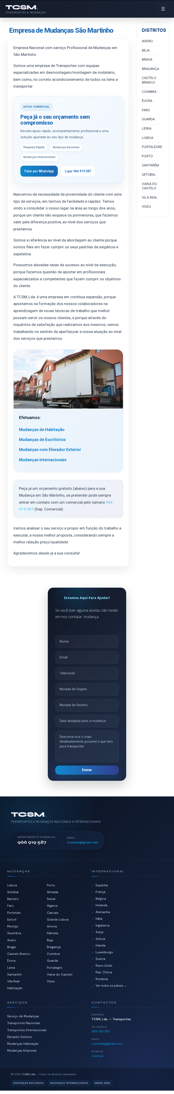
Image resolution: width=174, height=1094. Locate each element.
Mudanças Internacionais (42, 459)
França (100, 892)
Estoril (11, 920)
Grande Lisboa (58, 920)
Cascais (52, 913)
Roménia (102, 979)
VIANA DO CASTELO (149, 186)
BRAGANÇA (150, 69)
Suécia (100, 959)
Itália (99, 919)
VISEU (146, 206)
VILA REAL (149, 197)
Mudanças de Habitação (42, 429)
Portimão (14, 913)
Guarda (52, 961)
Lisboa (12, 885)
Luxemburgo (104, 952)
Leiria (11, 968)
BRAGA (147, 59)
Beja (50, 940)
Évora (11, 961)
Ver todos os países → (111, 986)
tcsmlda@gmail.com (82, 842)
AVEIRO (147, 41)
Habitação (15, 988)
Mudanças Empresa (21, 1050)
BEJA (146, 50)
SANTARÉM (150, 165)
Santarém (14, 974)
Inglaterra (102, 925)
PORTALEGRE (152, 147)
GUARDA (148, 119)
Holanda (101, 905)
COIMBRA (149, 92)
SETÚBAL (149, 174)
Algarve (52, 906)
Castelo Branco (18, 954)
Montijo (12, 926)
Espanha (102, 885)
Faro (10, 906)
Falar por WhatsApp (39, 171)
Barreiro (13, 899)
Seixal (51, 899)
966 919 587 (101, 1031)
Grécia (100, 939)
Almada (52, 892)
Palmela (52, 933)
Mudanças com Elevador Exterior (50, 449)
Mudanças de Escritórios (42, 439)
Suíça (99, 932)
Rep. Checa (104, 972)
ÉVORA (147, 101)
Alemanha (103, 912)
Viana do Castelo (59, 974)
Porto (51, 885)
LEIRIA (146, 128)
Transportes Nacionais (23, 1023)
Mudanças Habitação (23, 1044)
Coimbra (53, 954)
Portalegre (54, 968)
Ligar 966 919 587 (78, 171)
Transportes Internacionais (27, 1030)
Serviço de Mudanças (23, 1016)
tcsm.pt (98, 1056)
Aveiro (11, 940)
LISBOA (147, 138)
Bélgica (101, 899)
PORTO (147, 156)
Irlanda (100, 945)
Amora (52, 926)
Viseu (51, 981)
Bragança (54, 947)
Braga (11, 947)
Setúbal (13, 892)
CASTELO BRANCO (149, 80)
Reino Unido (104, 966)
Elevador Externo (19, 1037)
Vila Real (13, 981)
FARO (146, 110)
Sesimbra (14, 933)
